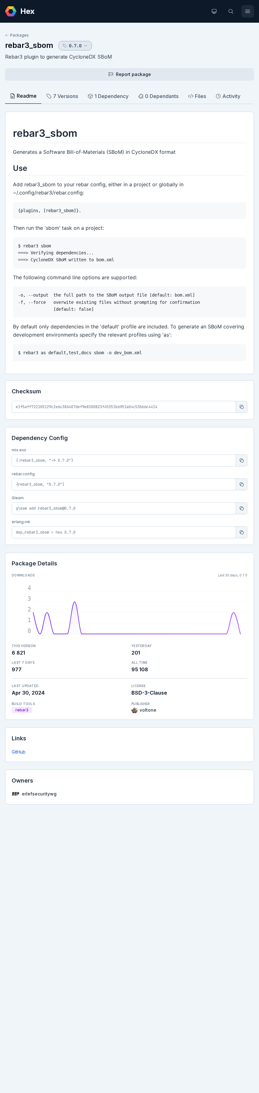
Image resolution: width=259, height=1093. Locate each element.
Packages (19, 35)
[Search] (231, 11)
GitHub (19, 752)
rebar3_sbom (29, 45)
